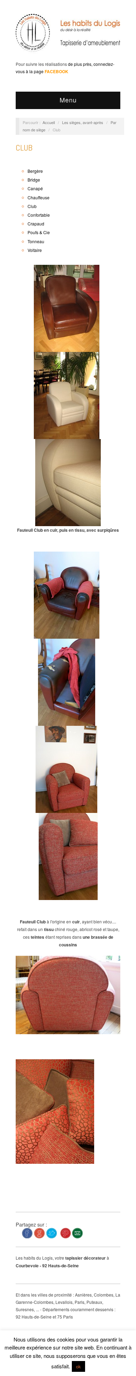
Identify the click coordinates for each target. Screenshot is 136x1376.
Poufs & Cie (39, 232)
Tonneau (36, 241)
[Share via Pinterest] (65, 1232)
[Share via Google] (39, 1232)
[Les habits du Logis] (68, 36)
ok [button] (78, 1366)
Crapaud (36, 223)
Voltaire (35, 250)
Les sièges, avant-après (82, 122)
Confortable (39, 215)
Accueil (49, 122)
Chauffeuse (39, 197)
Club (24, 147)
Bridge (34, 180)
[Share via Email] (77, 1232)
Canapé (35, 188)
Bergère (35, 171)
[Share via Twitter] (51, 1232)
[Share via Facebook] (27, 1232)
